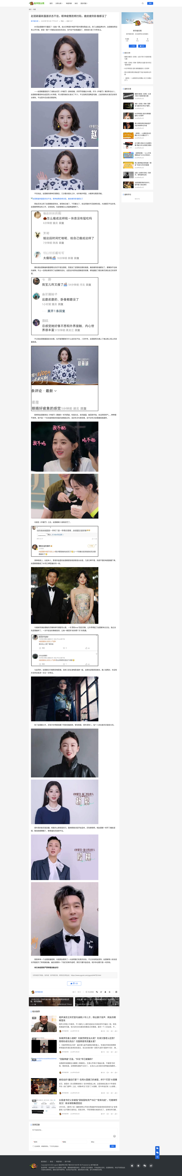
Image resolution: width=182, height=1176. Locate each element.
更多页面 (83, 3)
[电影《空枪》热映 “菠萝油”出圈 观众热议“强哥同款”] (128, 106)
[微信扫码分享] (97, 992)
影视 (51, 1161)
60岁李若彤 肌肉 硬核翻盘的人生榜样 (136, 68)
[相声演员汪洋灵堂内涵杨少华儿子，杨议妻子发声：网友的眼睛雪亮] (44, 1024)
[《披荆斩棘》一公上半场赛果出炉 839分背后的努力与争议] (128, 155)
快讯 (76, 3)
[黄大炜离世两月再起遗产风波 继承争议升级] (128, 125)
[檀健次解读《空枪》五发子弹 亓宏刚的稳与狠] (128, 96)
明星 (62, 21)
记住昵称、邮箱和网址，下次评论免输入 (46, 1146)
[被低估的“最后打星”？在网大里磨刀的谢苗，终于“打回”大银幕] (44, 1086)
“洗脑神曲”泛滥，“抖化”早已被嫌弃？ (76, 1059)
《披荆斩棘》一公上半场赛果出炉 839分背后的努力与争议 (143, 155)
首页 (51, 3)
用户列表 (68, 1161)
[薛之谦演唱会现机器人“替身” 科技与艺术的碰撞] (128, 165)
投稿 (150, 3)
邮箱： (64, 1142)
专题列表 (69, 3)
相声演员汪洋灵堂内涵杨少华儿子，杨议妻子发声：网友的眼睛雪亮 (87, 1019)
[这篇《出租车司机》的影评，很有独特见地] (128, 175)
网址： (93, 1142)
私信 (143, 46)
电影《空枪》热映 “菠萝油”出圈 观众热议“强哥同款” (143, 106)
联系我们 (44, 1161)
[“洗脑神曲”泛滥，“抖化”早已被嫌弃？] (44, 1066)
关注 (133, 46)
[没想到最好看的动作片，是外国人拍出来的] (128, 185)
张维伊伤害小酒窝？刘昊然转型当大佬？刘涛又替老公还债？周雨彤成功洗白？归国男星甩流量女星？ (87, 1040)
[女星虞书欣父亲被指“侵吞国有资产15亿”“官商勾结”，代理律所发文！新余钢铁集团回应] (44, 1107)
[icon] (132, 1166)
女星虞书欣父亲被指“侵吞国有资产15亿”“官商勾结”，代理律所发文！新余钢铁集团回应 (88, 1101)
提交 (112, 1146)
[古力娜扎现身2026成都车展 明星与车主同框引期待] (128, 145)
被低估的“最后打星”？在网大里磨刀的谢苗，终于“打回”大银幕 (88, 1079)
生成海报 (90, 992)
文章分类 (58, 3)
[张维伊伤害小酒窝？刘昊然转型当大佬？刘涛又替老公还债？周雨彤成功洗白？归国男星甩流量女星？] (44, 1045)
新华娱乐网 (34, 21)
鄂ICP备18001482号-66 (73, 1165)
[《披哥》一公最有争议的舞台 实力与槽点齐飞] (128, 135)
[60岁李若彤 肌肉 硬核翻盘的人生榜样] (128, 116)
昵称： (36, 1142)
